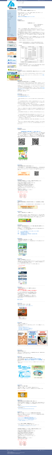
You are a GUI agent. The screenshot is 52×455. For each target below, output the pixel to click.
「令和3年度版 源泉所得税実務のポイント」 (25, 329)
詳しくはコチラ (20, 299)
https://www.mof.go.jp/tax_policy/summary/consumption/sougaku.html (27, 406)
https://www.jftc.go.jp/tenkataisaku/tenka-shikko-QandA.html (26, 408)
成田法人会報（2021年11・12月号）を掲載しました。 (25, 305)
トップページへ (42, 450)
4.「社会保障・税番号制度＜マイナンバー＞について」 (26, 420)
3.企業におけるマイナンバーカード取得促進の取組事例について (27, 419)
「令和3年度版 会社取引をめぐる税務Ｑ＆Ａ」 (25, 328)
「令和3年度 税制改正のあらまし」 (24, 327)
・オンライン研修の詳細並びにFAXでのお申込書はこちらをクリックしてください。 (27, 425)
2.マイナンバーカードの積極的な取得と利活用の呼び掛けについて (27, 418)
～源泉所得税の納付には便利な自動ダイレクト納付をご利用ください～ (31, 131)
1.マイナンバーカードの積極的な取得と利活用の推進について (27, 417)
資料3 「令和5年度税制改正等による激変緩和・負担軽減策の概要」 (28, 233)
